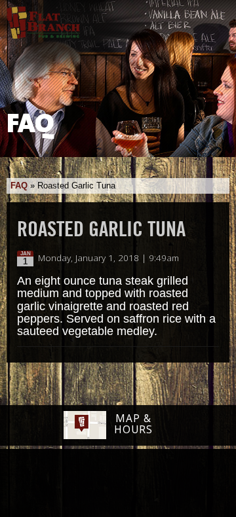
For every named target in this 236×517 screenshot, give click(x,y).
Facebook (33, 484)
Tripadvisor (103, 482)
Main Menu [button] (214, 18)
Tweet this (197, 258)
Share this (211, 258)
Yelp (151, 483)
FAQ (19, 185)
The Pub (67, 484)
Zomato (200, 483)
